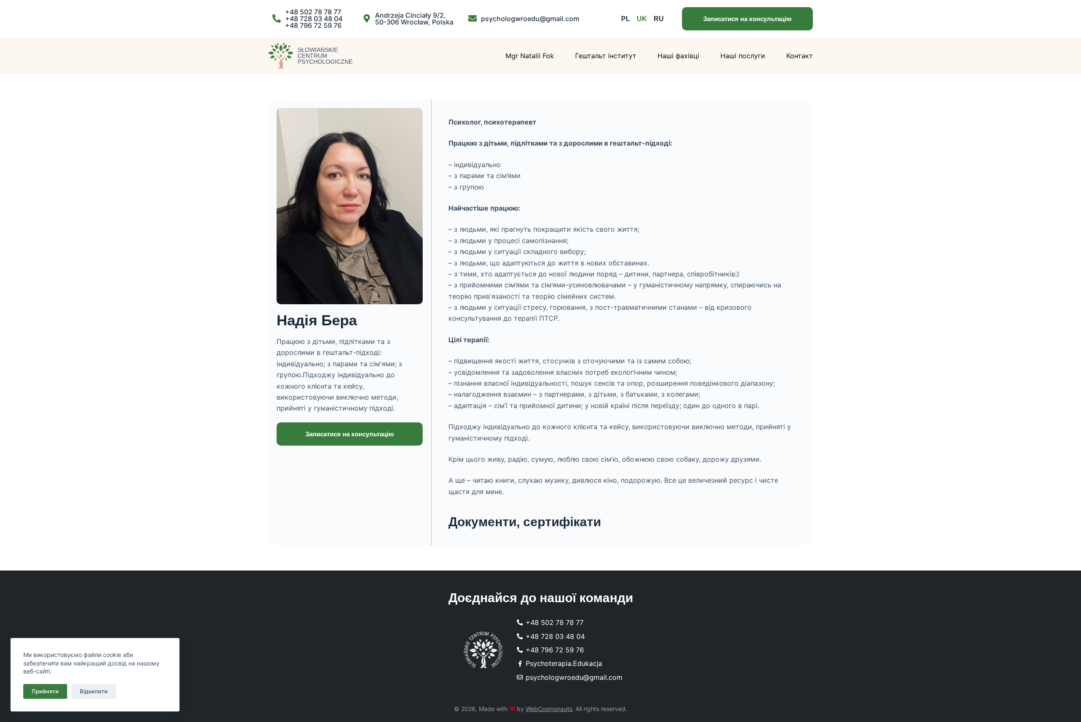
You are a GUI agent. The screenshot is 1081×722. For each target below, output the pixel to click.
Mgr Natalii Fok (529, 55)
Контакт (799, 55)
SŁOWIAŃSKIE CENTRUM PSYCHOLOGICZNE (325, 55)
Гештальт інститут (605, 55)
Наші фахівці (678, 55)
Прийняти (45, 691)
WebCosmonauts (549, 708)
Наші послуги (742, 55)
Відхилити (94, 691)
